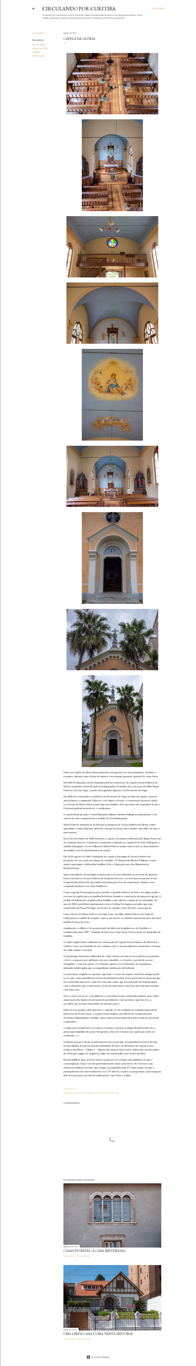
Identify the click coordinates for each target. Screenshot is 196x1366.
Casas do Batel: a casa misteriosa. (94, 1250)
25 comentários (83, 1339)
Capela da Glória (40, 48)
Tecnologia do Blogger (100, 1357)
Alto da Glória (38, 44)
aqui (77, 1035)
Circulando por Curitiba (79, 8)
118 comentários (83, 1256)
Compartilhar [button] (38, 33)
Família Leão (38, 56)
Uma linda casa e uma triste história (98, 1333)
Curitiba (35, 52)
